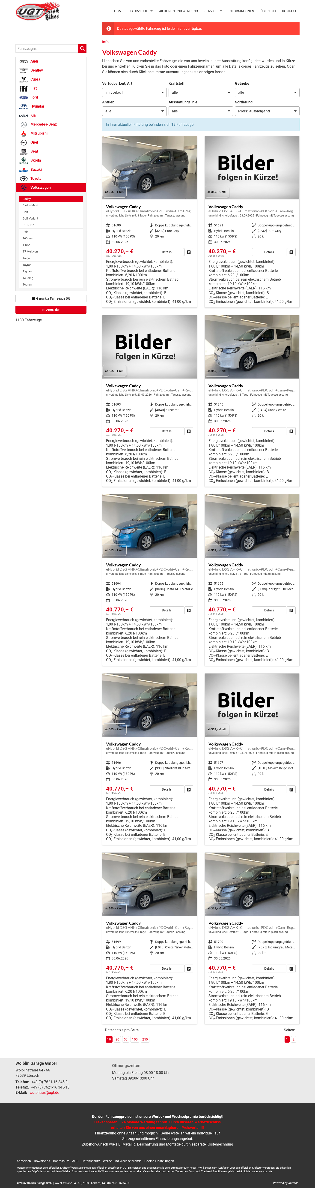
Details (167, 252)
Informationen (241, 11)
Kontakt (289, 11)
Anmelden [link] (53, 310)
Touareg (28, 278)
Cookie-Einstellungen (159, 1161)
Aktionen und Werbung (178, 11)
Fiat (33, 88)
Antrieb (108, 102)
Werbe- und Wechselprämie (122, 1161)
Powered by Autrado (285, 1183)
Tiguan (27, 271)
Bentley (36, 70)
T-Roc (26, 245)
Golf (25, 212)
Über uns (268, 11)
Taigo (26, 258)
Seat (34, 151)
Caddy (27, 199)
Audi (34, 61)
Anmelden (24, 1161)
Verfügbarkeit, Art (117, 83)
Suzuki (36, 169)
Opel (34, 142)
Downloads (42, 1161)
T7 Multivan (30, 251)
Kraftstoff (177, 83)
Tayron (27, 265)
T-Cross (28, 238)
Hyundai (37, 106)
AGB (75, 1161)
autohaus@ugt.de (44, 1092)
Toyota (36, 178)
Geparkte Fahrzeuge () (53, 298)
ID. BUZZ (28, 225)
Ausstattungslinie (183, 102)
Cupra (35, 79)
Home (118, 11)
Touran (27, 284)
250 (145, 1039)
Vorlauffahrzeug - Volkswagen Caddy (149, 221)
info (105, 42)
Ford (34, 97)
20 (117, 1039)
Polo (25, 232)
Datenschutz (91, 1161)
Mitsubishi (39, 133)
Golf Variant (30, 218)
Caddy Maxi (30, 205)
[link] (188, 252)
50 (126, 1039)
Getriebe (242, 83)
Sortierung (244, 102)
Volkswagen (40, 187)
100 (135, 1039)
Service (211, 11)
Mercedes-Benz (43, 124)
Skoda (35, 160)
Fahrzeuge (139, 11)
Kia (33, 115)
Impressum (61, 1161)
